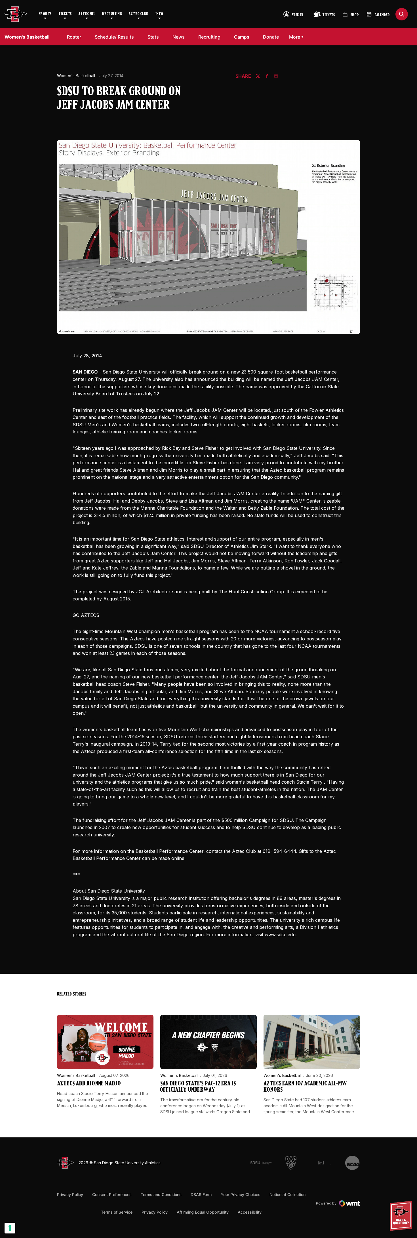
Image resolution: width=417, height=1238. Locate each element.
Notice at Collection (287, 1194)
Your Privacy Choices (240, 1194)
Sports (45, 14)
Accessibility (250, 1211)
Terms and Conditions (161, 1194)
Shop (350, 16)
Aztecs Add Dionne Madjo (89, 1084)
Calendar (382, 15)
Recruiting (112, 14)
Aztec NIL (86, 14)
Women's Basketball (76, 75)
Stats (153, 37)
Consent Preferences (112, 1194)
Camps (241, 37)
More (294, 37)
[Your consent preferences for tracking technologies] (10, 1228)
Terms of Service (116, 1211)
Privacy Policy (70, 1194)
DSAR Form (201, 1194)
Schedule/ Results (114, 37)
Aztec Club (138, 14)
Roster (74, 37)
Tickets (65, 14)
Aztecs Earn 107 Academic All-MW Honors (305, 1087)
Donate (271, 37)
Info (159, 14)
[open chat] (402, 1216)
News (178, 37)
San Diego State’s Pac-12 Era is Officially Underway (198, 1087)
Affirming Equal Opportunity (203, 1212)
